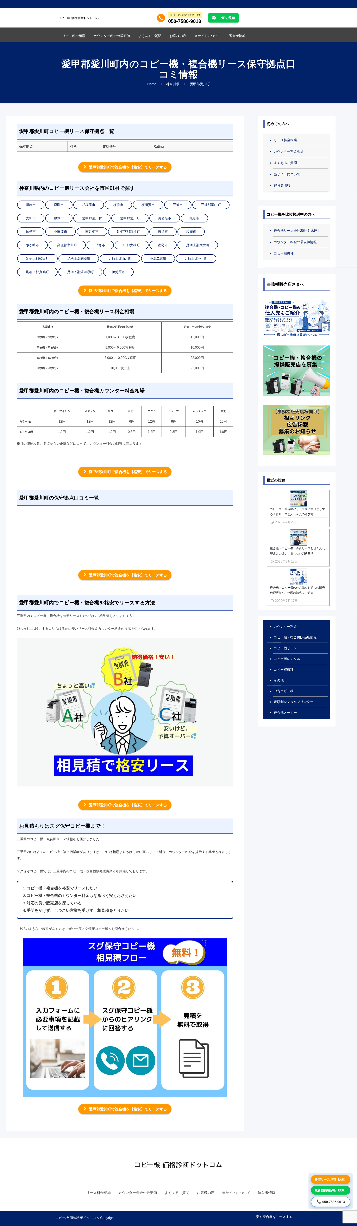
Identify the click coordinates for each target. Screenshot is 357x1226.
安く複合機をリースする (274, 1217)
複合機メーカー (285, 712)
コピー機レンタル (287, 659)
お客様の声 (205, 1193)
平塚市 (100, 245)
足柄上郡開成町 (78, 258)
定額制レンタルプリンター (293, 702)
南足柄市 (92, 231)
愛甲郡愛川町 (130, 218)
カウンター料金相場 (288, 151)
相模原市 (88, 205)
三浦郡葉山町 (211, 205)
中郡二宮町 (158, 258)
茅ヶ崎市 (32, 245)
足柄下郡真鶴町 (37, 272)
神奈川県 (173, 84)
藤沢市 (163, 231)
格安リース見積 (331, 1179)
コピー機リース (285, 648)
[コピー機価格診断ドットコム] (78, 17)
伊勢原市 (118, 272)
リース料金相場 (285, 140)
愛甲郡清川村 (92, 218)
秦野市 (163, 245)
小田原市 (60, 231)
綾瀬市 (191, 231)
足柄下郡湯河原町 (80, 272)
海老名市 (164, 218)
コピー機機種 (284, 253)
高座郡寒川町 (67, 245)
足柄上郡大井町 (197, 245)
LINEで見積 (226, 18)
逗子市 (31, 231)
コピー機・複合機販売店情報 (295, 637)
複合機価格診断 (331, 1190)
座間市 (59, 205)
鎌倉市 (194, 218)
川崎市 (31, 205)
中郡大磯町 (131, 245)
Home (151, 84)
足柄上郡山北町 (120, 258)
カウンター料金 (285, 626)
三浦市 (178, 205)
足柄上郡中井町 (196, 258)
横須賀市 (148, 205)
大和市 (31, 218)
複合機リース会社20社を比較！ (297, 230)
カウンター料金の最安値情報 (295, 242)
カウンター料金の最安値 (137, 1193)
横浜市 (118, 205)
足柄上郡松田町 (37, 258)
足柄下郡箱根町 (128, 231)
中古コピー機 (284, 691)
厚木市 (59, 218)
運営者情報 (282, 185)
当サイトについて (287, 174)
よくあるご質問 (285, 163)
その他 (279, 680)
